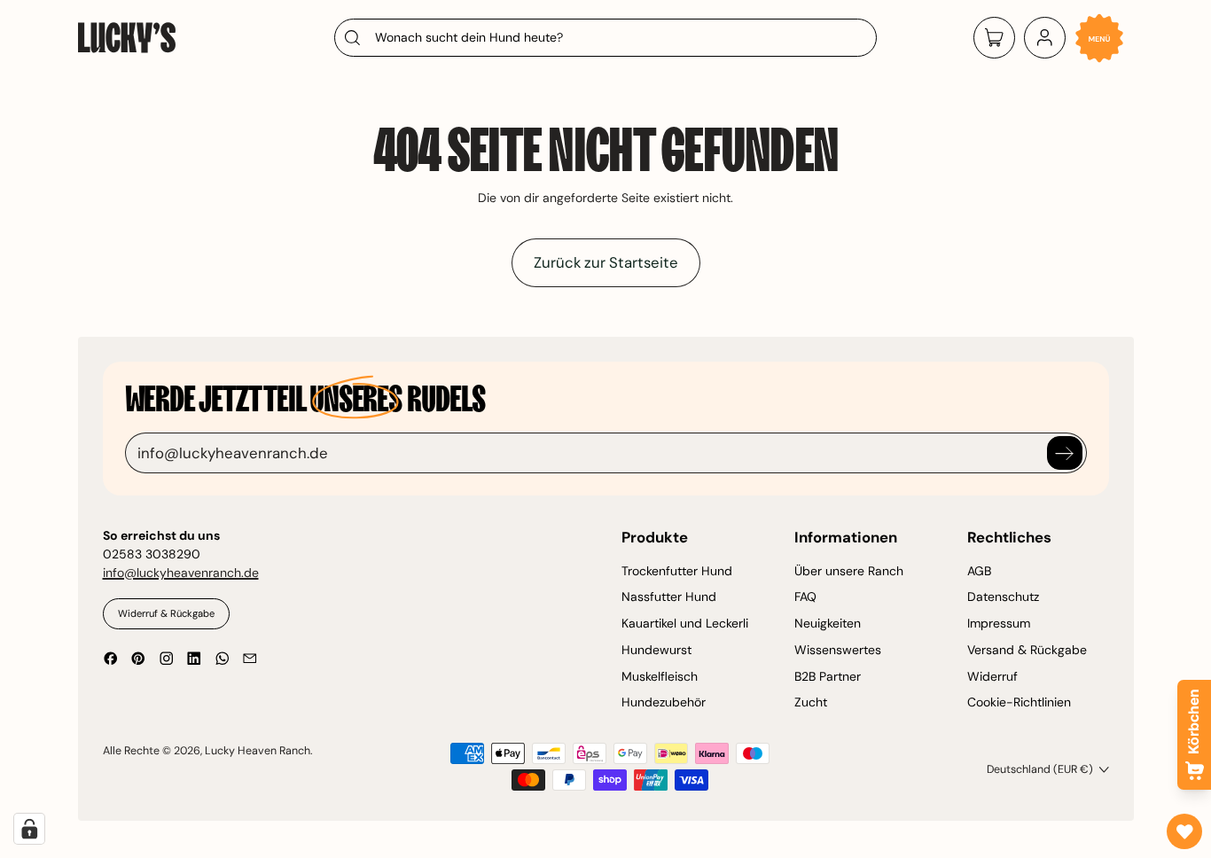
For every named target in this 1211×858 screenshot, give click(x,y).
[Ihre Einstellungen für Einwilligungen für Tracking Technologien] (29, 829)
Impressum (998, 623)
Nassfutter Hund (668, 596)
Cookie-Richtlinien (1019, 702)
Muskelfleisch (659, 676)
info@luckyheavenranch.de (181, 573)
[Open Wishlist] (1184, 831)
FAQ (805, 596)
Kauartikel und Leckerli (684, 623)
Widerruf (992, 676)
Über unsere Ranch (848, 571)
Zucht (810, 702)
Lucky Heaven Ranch (257, 751)
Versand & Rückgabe (1027, 650)
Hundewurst (656, 650)
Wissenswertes (837, 650)
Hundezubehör (663, 702)
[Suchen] (351, 38)
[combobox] (605, 38)
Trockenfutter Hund (676, 571)
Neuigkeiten (827, 623)
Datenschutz (1003, 596)
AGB (979, 571)
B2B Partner (827, 676)
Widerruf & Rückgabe (166, 613)
